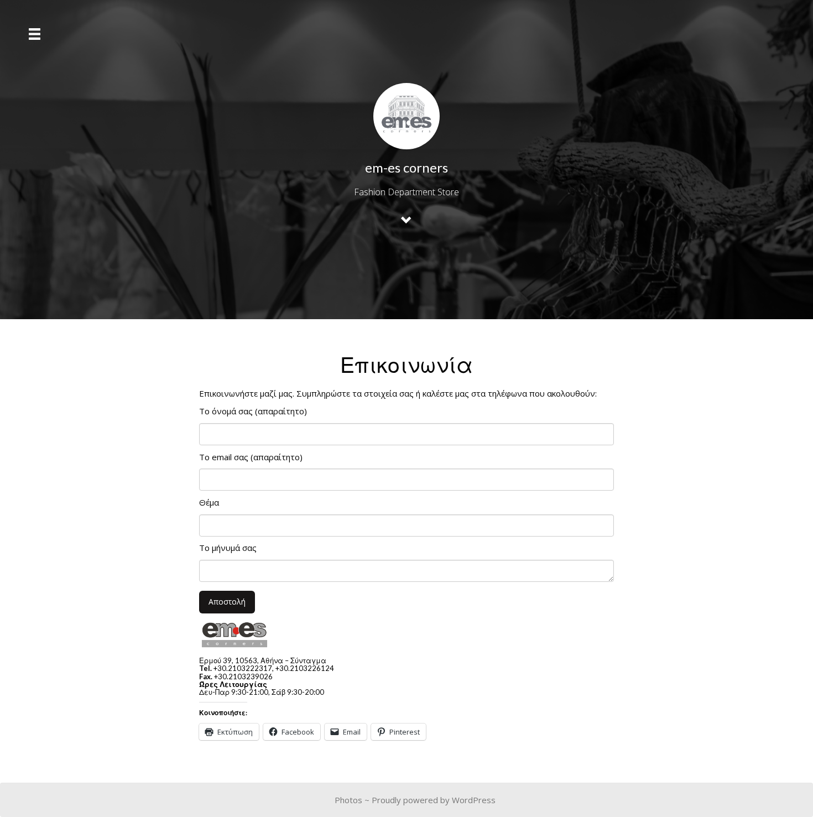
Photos (348, 799)
